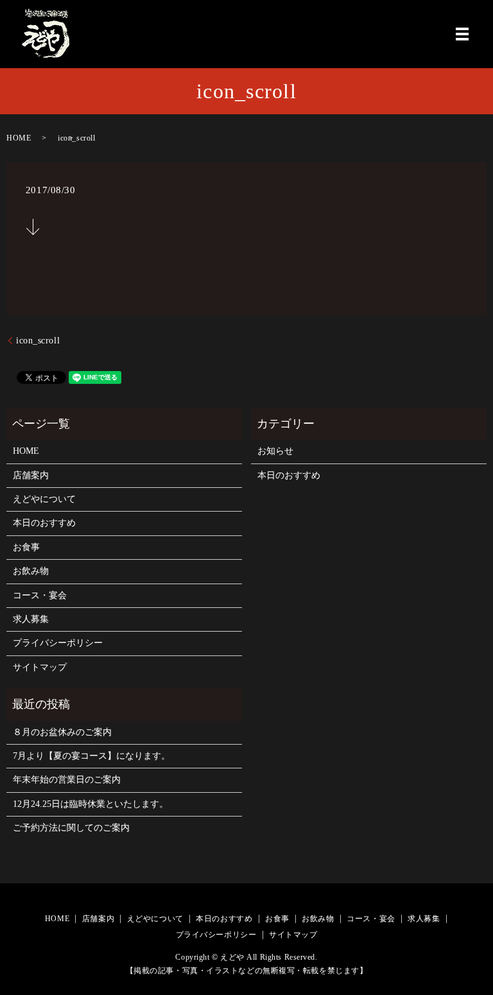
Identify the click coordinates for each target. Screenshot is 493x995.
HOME (18, 138)
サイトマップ (40, 667)
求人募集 (31, 619)
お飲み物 (31, 571)
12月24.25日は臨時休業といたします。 (90, 804)
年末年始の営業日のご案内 (67, 779)
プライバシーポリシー (58, 643)
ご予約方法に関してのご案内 (71, 828)
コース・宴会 (40, 595)
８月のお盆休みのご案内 (62, 732)
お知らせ (275, 451)
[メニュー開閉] (462, 34)
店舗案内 (31, 475)
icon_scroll (38, 340)
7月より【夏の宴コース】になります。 (91, 756)
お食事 (26, 547)
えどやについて (44, 499)
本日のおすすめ (44, 523)
